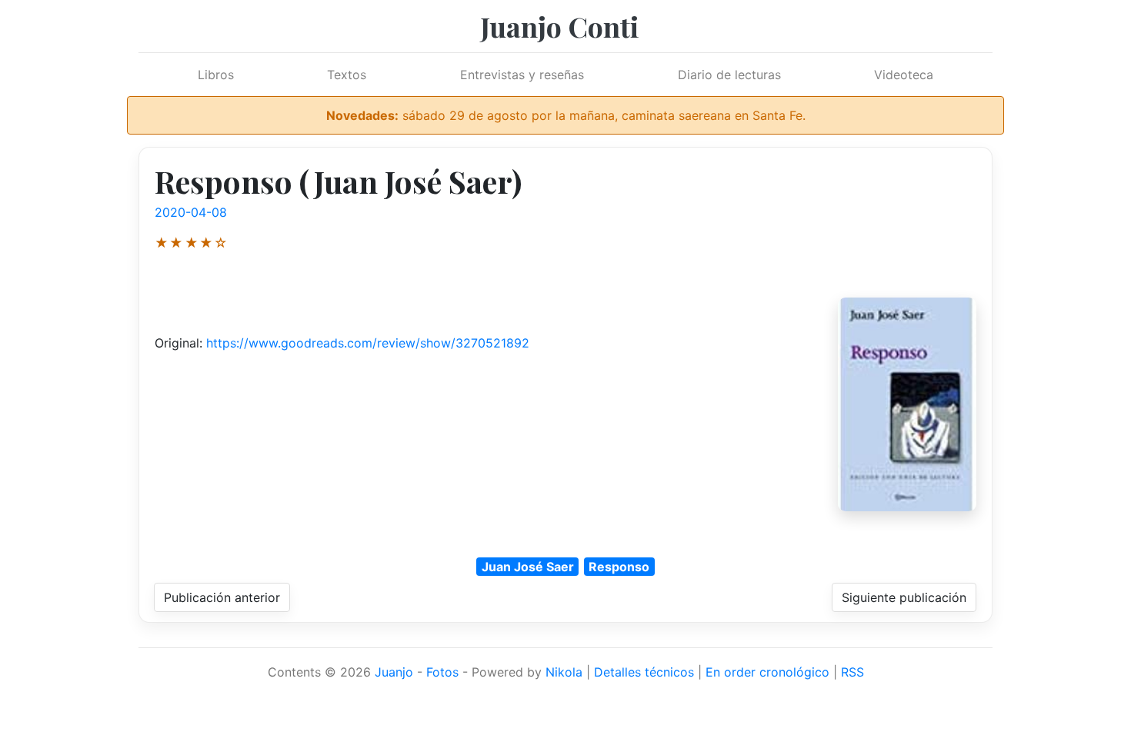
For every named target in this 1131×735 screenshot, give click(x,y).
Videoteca (903, 74)
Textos (346, 74)
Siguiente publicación (904, 597)
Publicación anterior (222, 597)
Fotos (442, 672)
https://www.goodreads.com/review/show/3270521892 (367, 343)
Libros (216, 74)
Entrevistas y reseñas (522, 74)
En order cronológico (767, 672)
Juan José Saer (528, 566)
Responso (619, 566)
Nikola (563, 672)
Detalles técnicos (644, 672)
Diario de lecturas (729, 74)
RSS (852, 672)
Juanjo (394, 672)
